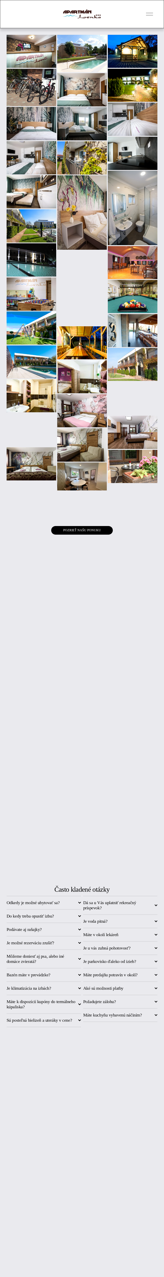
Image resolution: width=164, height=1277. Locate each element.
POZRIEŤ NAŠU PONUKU (82, 530)
